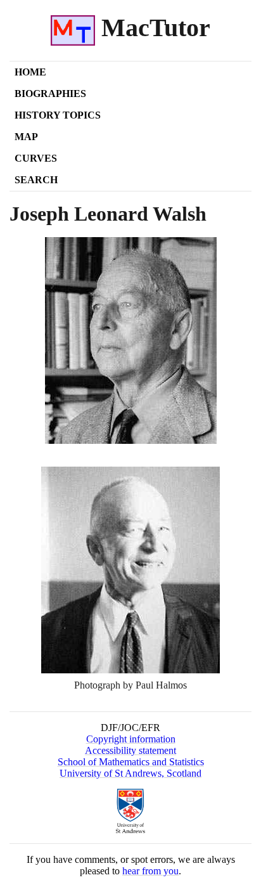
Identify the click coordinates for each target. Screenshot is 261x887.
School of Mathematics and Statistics (131, 761)
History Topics (58, 115)
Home (30, 72)
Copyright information (130, 739)
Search (36, 179)
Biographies (50, 93)
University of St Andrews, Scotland (130, 773)
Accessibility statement (130, 750)
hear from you (150, 870)
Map (26, 136)
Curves (36, 158)
